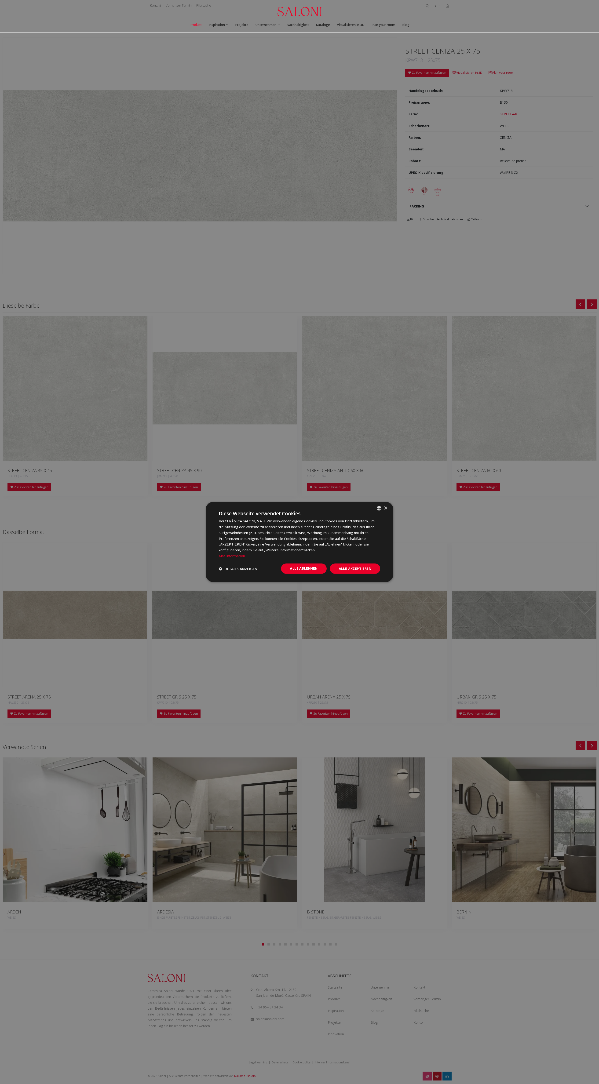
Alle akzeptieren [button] (355, 568)
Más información (232, 555)
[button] (238, 569)
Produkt (196, 24)
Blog (405, 24)
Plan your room (383, 24)
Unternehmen (265, 24)
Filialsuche (203, 5)
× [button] (385, 508)
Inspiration (217, 24)
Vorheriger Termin (179, 5)
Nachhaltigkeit (298, 24)
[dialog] (299, 542)
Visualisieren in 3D (351, 24)
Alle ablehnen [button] (304, 568)
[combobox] (379, 508)
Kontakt (155, 5)
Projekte (241, 24)
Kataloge (323, 24)
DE (436, 6)
